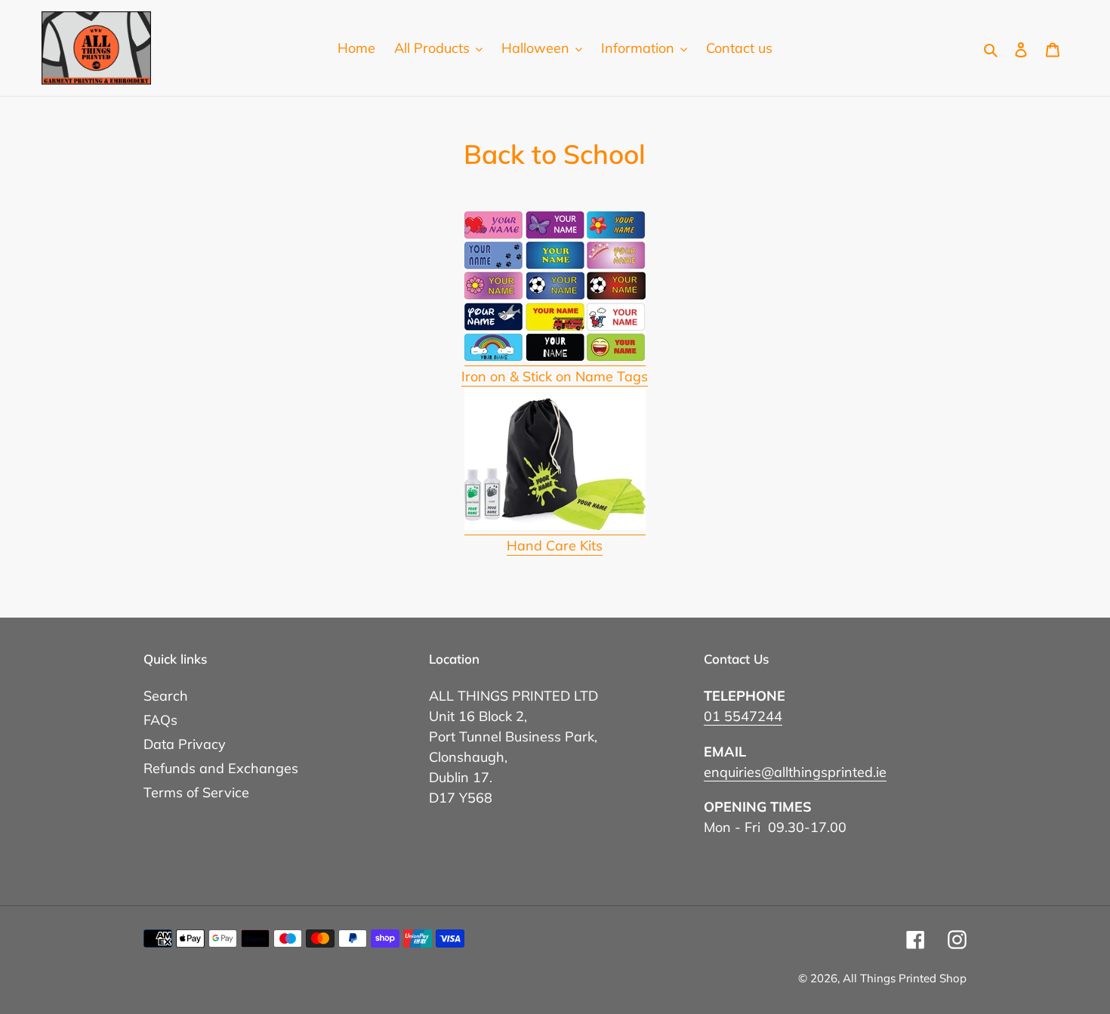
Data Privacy (184, 744)
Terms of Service (196, 792)
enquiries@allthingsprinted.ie (795, 772)
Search (165, 695)
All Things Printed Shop (905, 978)
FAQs (160, 720)
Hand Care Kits (555, 545)
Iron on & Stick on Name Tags (554, 376)
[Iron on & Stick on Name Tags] (555, 356)
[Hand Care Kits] (555, 525)
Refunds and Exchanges (220, 768)
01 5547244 (743, 716)
